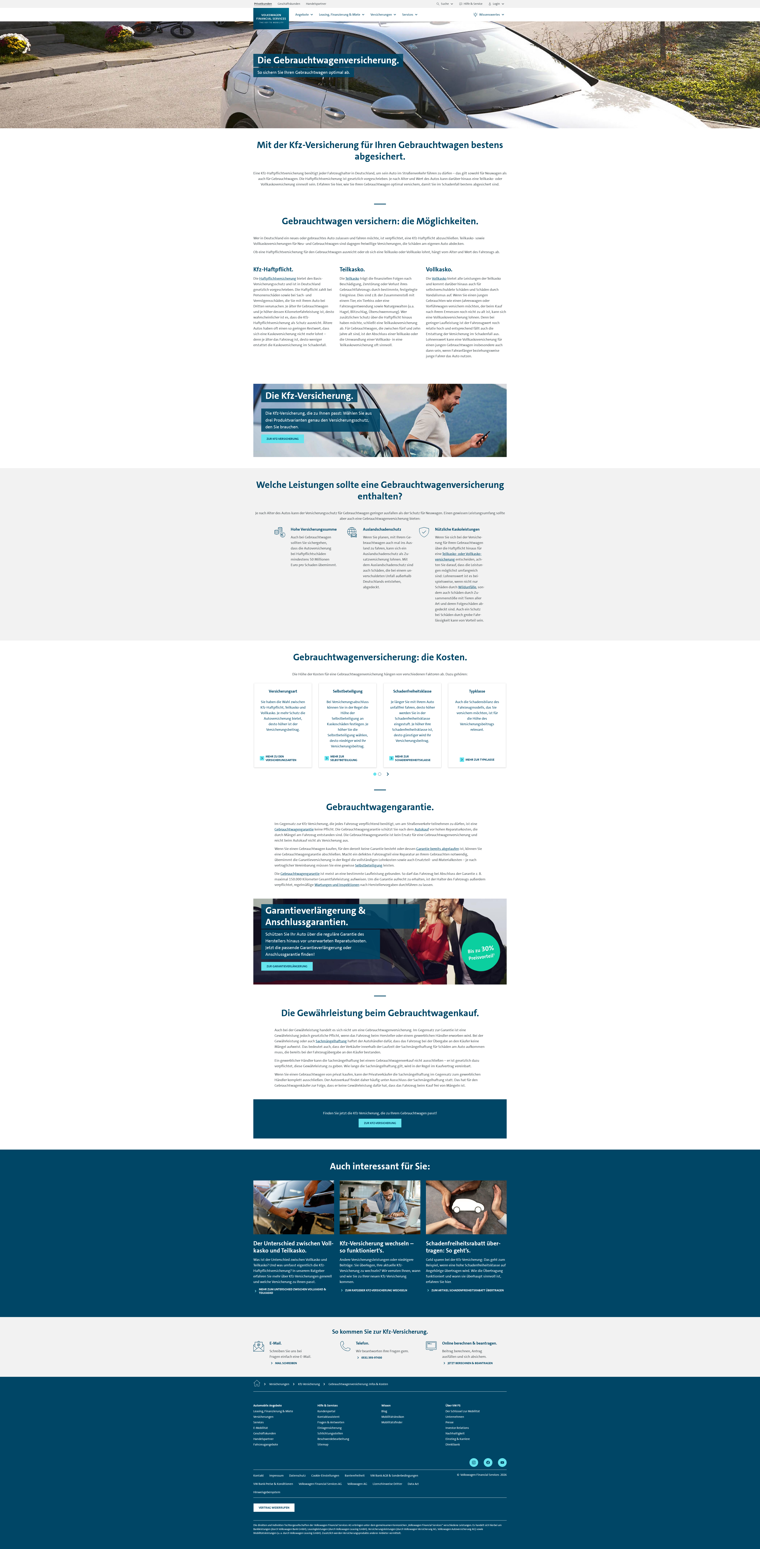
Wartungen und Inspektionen (336, 884)
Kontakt (258, 1476)
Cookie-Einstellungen (325, 1476)
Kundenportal (326, 1411)
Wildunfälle (467, 587)
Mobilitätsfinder (391, 1422)
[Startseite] (256, 1384)
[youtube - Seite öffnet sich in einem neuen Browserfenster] (502, 1462)
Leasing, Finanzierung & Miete (273, 1411)
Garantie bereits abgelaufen (437, 848)
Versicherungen (263, 1417)
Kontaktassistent (328, 1417)
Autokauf (422, 829)
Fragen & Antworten (330, 1422)
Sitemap (322, 1444)
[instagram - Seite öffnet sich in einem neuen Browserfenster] (473, 1462)
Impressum (276, 1476)
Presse (450, 1422)
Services (258, 1422)
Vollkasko (439, 278)
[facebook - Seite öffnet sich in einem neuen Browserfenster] (488, 1462)
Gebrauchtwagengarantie (294, 829)
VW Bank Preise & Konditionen (273, 1484)
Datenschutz (297, 1476)
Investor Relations (457, 1428)
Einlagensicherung (329, 1428)
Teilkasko (352, 278)
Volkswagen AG (357, 1484)
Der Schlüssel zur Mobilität (463, 1411)
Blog (384, 1411)
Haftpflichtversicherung (277, 278)
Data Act (413, 1484)
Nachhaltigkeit (455, 1433)
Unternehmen (455, 1417)
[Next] (387, 774)
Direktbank (453, 1444)
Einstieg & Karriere (458, 1439)
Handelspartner (263, 1439)
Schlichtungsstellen (330, 1433)
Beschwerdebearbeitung (333, 1439)
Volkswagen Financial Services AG (320, 1484)
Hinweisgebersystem (266, 1492)
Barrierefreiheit (355, 1476)
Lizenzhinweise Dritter (387, 1484)
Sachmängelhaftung (331, 1041)
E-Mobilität (260, 1428)
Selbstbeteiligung (368, 865)
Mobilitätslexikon (392, 1417)
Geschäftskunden (264, 1433)
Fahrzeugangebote (265, 1444)
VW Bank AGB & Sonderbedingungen (394, 1476)
